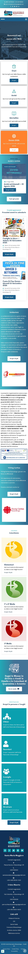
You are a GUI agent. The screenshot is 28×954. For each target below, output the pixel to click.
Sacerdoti (7, 749)
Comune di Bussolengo (14, 927)
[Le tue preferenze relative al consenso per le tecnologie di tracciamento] (2, 951)
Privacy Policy (6, 949)
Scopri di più (11, 190)
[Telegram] (16, 6)
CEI (14, 921)
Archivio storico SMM (14, 930)
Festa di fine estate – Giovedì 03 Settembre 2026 (12, 283)
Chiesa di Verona (14, 918)
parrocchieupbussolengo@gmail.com (14, 4)
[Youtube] (18, 6)
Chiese (6, 722)
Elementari (9, 565)
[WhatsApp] (13, 850)
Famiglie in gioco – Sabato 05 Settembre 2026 (12, 240)
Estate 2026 (14, 140)
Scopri (14, 80)
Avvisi (14, 95)
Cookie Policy (15, 949)
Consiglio (7, 777)
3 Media (8, 643)
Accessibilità (14, 951)
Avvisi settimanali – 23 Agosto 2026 (15, 185)
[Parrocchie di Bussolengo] (14, 13)
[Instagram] (12, 6)
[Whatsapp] (14, 6)
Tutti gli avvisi (14, 199)
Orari (14, 71)
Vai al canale (12, 689)
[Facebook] (10, 6)
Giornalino (14, 118)
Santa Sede (14, 924)
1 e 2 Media (9, 604)
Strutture (7, 807)
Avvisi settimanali (11, 167)
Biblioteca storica (14, 933)
